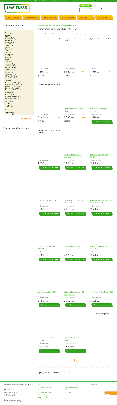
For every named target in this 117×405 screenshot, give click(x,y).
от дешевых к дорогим (90, 34)
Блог (36, 0)
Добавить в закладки (71, 387)
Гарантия (56, 0)
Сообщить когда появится (102, 122)
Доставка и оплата (48, 0)
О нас (40, 0)
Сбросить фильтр (26, 118)
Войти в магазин (108, 0)
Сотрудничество (65, 0)
